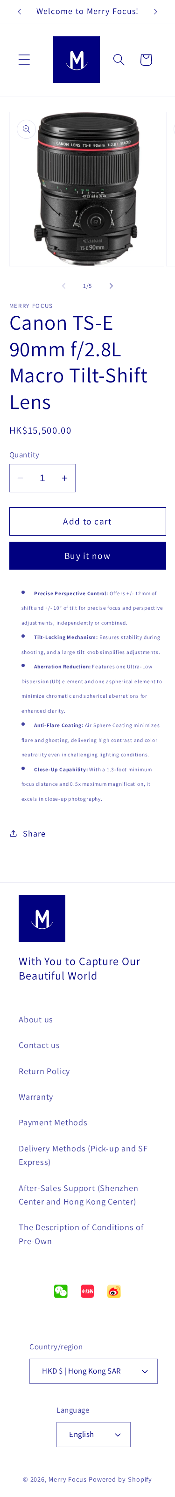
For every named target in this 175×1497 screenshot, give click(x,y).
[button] (24, 60)
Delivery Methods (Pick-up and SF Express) (83, 1155)
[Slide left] (64, 286)
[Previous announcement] (19, 11)
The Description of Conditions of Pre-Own (81, 1233)
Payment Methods (53, 1122)
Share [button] (34, 833)
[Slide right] (111, 286)
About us (36, 1019)
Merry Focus (68, 1479)
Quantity (24, 454)
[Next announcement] (156, 11)
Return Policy (44, 1070)
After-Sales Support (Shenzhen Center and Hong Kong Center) (79, 1194)
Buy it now (87, 556)
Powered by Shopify (120, 1479)
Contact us (39, 1044)
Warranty (36, 1096)
